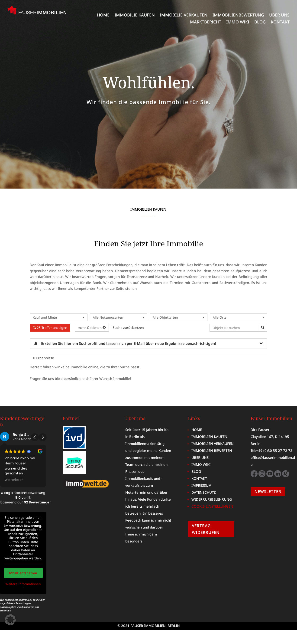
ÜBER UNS (279, 15)
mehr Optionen (90, 327)
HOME (103, 15)
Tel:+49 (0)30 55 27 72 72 (271, 450)
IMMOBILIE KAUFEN (135, 15)
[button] (42, 437)
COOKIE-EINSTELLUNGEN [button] (212, 506)
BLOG (260, 22)
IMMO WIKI (237, 22)
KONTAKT (280, 22)
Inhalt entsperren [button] (23, 573)
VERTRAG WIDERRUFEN (206, 529)
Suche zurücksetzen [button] (128, 327)
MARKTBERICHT (205, 22)
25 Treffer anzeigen (51, 327)
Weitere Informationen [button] (23, 584)
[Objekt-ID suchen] (262, 328)
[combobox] (58, 317)
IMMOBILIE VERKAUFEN (183, 15)
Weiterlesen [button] (14, 480)
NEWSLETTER (268, 491)
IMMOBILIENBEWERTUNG (238, 15)
